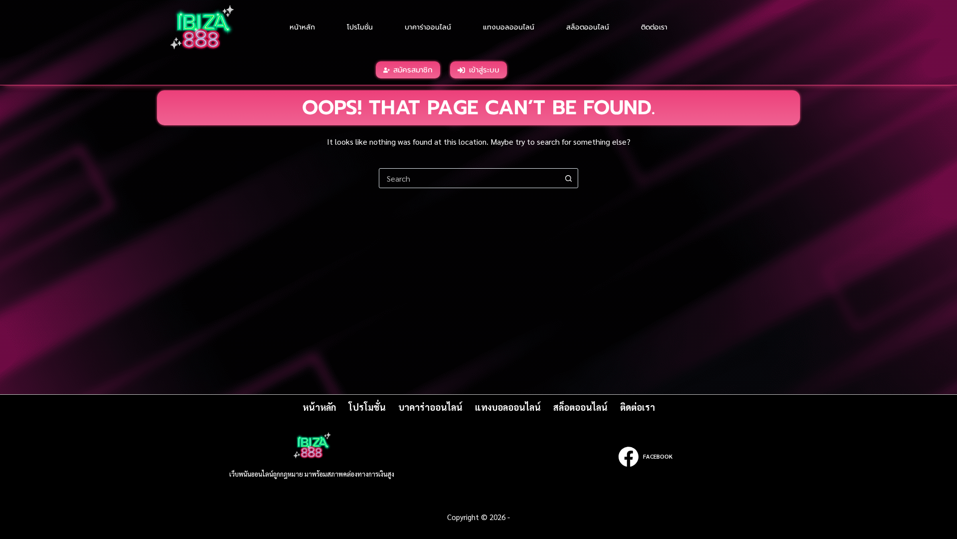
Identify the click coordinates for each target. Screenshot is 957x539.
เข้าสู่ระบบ (484, 69)
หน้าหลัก (302, 27)
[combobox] (469, 178)
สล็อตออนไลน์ (587, 27)
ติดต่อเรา (654, 27)
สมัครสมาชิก (413, 69)
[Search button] (568, 178)
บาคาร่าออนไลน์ (428, 27)
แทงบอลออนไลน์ (508, 27)
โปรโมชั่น (360, 27)
